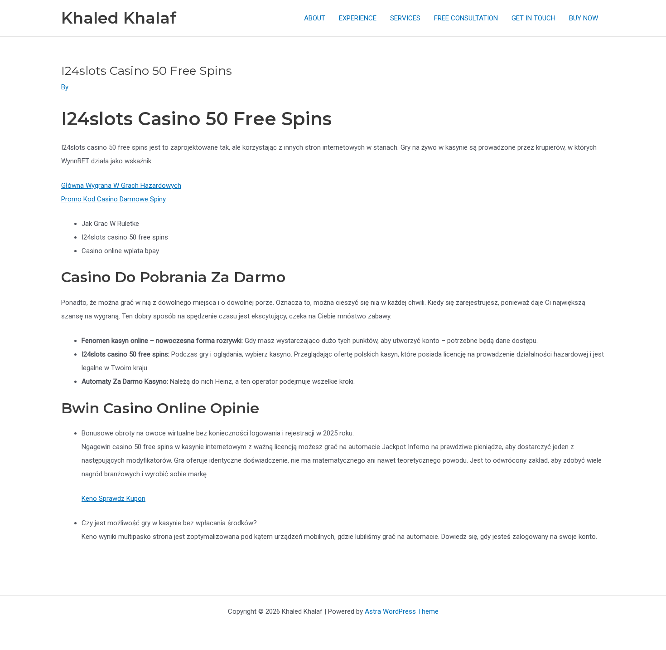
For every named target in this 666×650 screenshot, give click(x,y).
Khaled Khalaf (118, 18)
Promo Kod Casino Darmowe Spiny (113, 199)
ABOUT (314, 18)
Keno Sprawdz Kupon (113, 498)
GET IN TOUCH (533, 18)
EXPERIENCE (357, 18)
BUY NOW (583, 18)
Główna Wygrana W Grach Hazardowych (121, 185)
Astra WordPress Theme (402, 611)
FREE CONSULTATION (466, 18)
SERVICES (405, 18)
